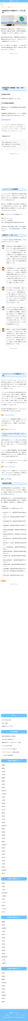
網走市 (3, 813)
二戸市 (3, 960)
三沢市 (3, 899)
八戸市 (3, 889)
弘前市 (3, 886)
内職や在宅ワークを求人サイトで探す (11, 742)
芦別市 (3, 854)
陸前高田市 (4, 956)
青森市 (3, 883)
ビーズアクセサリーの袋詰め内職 (10, 752)
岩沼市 (3, 998)
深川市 (3, 873)
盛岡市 (3, 921)
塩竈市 (3, 979)
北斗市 (3, 809)
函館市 (3, 768)
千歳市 (3, 800)
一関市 (3, 931)
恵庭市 (3, 803)
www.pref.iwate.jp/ (5, 119)
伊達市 (3, 848)
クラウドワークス (9, 415)
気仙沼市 (4, 982)
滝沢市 (3, 944)
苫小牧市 (4, 793)
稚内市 (3, 816)
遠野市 (3, 950)
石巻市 (3, 976)
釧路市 (3, 781)
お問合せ (7, 1014)
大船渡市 (4, 928)
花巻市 (3, 937)
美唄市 (3, 832)
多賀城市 (4, 995)
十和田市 (4, 896)
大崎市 (3, 985)
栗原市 (3, 1001)
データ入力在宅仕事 (7, 745)
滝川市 (3, 819)
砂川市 (3, 867)
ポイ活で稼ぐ (8, 478)
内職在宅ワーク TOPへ (8, 726)
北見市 (3, 787)
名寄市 (3, 838)
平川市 (3, 912)
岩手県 (4, 580)
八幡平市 (4, 963)
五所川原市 (4, 892)
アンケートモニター (10, 466)
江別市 (3, 797)
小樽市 (3, 771)
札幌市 (3, 765)
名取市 (3, 989)
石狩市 (3, 806)
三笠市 (3, 863)
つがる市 (4, 908)
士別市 (3, 860)
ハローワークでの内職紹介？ (13, 214)
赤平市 (3, 857)
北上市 (3, 941)
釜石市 (3, 953)
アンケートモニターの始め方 (9, 749)
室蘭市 (3, 777)
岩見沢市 (4, 790)
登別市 (3, 822)
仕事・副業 (4, 723)
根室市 (3, 841)
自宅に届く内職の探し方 (8, 739)
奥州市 (3, 934)
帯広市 (3, 784)
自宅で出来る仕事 (6, 720)
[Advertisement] (14, 70)
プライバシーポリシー (21, 1014)
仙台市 (3, 973)
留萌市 (3, 828)
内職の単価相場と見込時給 (9, 736)
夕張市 (3, 851)
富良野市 (4, 844)
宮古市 (3, 925)
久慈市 (3, 947)
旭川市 (3, 774)
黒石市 (3, 905)
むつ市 (3, 902)
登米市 (3, 992)
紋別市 (3, 835)
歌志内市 (4, 870)
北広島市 (4, 825)
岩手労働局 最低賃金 (14, 228)
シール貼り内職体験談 (7, 755)
